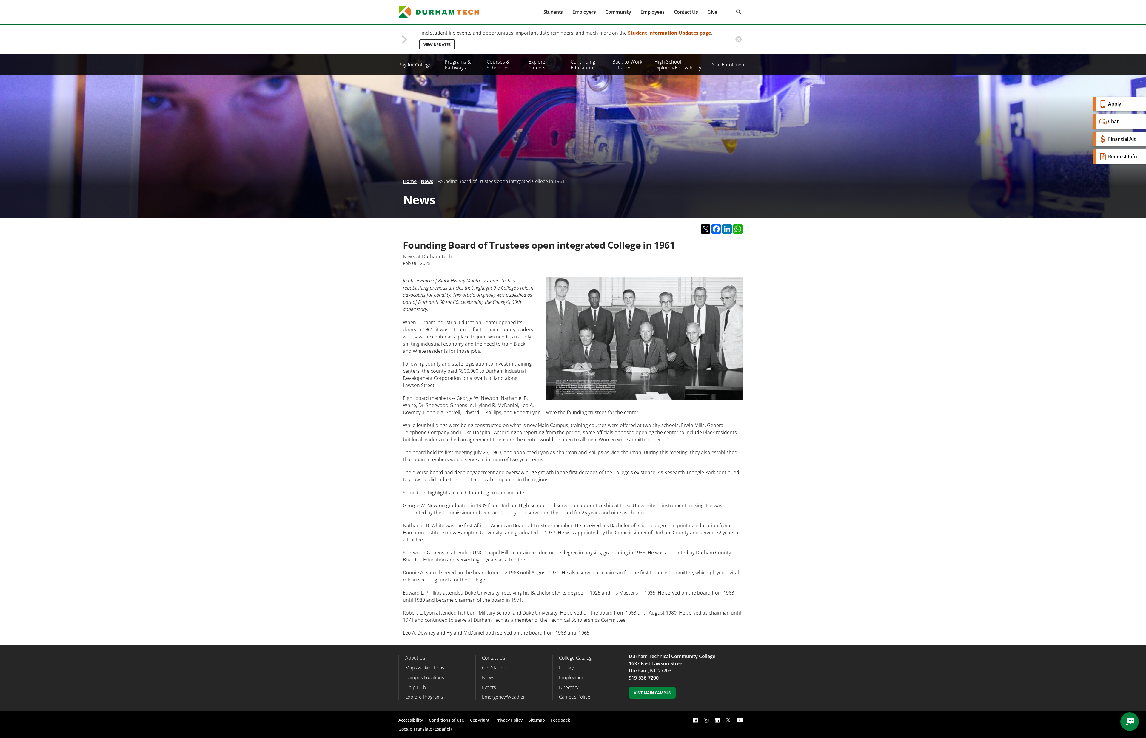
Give (712, 12)
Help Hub (415, 687)
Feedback (560, 720)
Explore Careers (537, 64)
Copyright (479, 720)
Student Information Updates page (669, 33)
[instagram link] (706, 720)
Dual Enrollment (728, 64)
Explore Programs (424, 697)
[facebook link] (695, 720)
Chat (1113, 121)
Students (553, 12)
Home (410, 181)
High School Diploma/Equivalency (677, 64)
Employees (652, 12)
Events (489, 687)
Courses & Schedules (498, 64)
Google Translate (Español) (425, 729)
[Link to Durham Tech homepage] (443, 12)
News (427, 181)
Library (566, 667)
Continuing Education (583, 64)
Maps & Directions (424, 667)
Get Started (494, 667)
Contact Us (686, 12)
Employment (572, 677)
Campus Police (574, 697)
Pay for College (415, 64)
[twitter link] (728, 719)
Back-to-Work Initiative (627, 64)
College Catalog (575, 658)
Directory (568, 687)
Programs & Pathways (458, 64)
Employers (584, 12)
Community (618, 12)
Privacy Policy (509, 720)
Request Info (1122, 156)
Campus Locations (424, 677)
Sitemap (537, 720)
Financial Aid (1122, 139)
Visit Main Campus (652, 692)
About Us (415, 658)
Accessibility (410, 720)
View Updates (437, 44)
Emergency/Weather (503, 697)
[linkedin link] (717, 720)
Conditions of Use (446, 720)
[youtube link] (740, 720)
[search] (738, 11)
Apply (1114, 103)
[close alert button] (738, 39)
